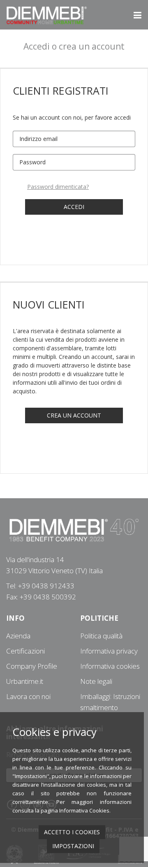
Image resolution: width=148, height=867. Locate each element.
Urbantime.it (24, 681)
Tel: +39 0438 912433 (40, 585)
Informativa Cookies (84, 810)
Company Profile (31, 666)
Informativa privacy (109, 651)
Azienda (18, 635)
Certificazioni (25, 651)
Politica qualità (101, 635)
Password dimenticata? (58, 187)
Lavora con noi (28, 696)
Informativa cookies (110, 666)
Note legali (96, 681)
